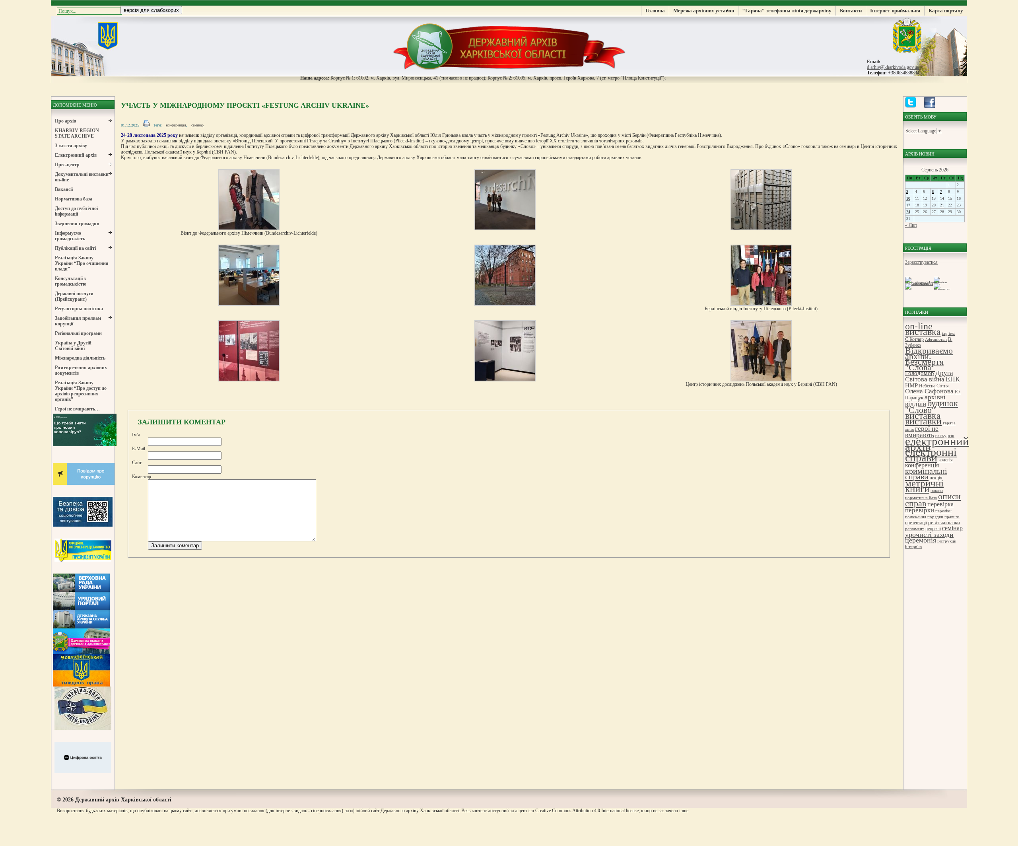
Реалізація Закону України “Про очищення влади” (82, 263)
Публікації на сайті (75, 248)
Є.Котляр (914, 339)
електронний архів (937, 444)
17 (908, 205)
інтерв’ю (913, 547)
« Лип (911, 225)
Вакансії (64, 189)
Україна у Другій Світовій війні (73, 345)
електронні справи (931, 455)
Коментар (141, 476)
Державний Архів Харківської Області (509, 45)
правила (952, 517)
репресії (933, 528)
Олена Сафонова (929, 391)
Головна (655, 11)
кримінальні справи (926, 474)
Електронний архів (76, 155)
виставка (923, 415)
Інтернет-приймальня (895, 11)
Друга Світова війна (929, 376)
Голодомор (919, 373)
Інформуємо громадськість (70, 235)
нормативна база (921, 498)
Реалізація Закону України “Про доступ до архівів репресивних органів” (81, 391)
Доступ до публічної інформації (76, 211)
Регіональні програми (78, 333)
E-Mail (138, 448)
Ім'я (136, 435)
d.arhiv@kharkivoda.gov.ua (893, 67)
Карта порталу (946, 11)
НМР (911, 385)
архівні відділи (925, 400)
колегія (945, 460)
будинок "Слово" (931, 406)
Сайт (137, 462)
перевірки (919, 510)
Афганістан (936, 339)
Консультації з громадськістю (70, 281)
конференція (176, 125)
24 (908, 212)
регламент (914, 529)
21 (942, 205)
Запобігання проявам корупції (78, 321)
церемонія (920, 540)
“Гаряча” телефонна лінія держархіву (786, 11)
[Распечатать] (146, 125)
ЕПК (953, 379)
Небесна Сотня (934, 386)
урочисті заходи (929, 535)
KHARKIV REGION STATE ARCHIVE (77, 133)
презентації (916, 522)
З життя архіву (71, 145)
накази (937, 490)
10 (908, 198)
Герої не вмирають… (77, 409)
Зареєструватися (921, 262)
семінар (197, 125)
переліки (943, 511)
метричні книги (924, 486)
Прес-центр (67, 164)
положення (915, 517)
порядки (935, 517)
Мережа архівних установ (703, 11)
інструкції (946, 541)
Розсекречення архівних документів (81, 370)
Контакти (851, 11)
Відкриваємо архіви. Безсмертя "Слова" (929, 359)
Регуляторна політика (79, 308)
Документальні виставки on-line (82, 177)
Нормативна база (73, 199)
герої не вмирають (921, 432)
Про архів (65, 121)
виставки (923, 421)
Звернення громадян (77, 223)
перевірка (940, 504)
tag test (948, 333)
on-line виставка (923, 329)
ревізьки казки (944, 522)
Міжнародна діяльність (80, 358)
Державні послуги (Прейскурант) (74, 296)
